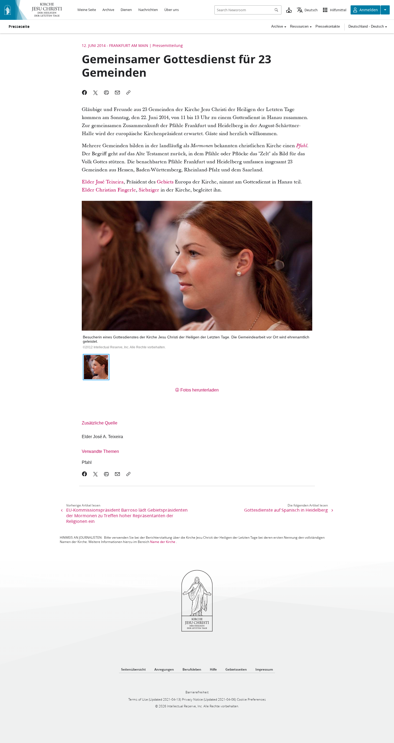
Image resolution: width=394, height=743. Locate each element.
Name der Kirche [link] (162, 541)
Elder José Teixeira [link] (103, 182)
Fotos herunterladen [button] (199, 390)
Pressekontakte (327, 26)
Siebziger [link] (149, 190)
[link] (301, 145)
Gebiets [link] (165, 182)
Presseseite (19, 26)
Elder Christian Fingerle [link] (109, 190)
